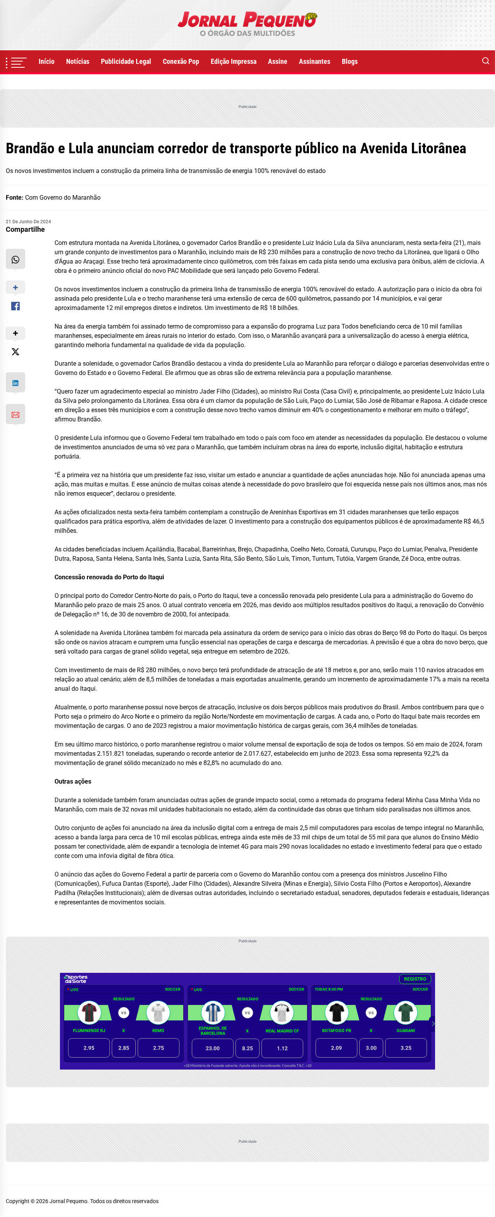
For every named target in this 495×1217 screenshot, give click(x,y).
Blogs (350, 61)
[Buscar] (485, 61)
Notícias (77, 61)
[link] (247, 25)
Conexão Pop (181, 61)
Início (47, 61)
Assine (277, 61)
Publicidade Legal (126, 61)
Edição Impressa (233, 61)
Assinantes (314, 61)
